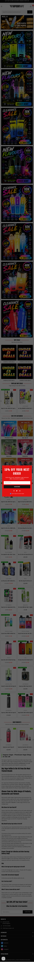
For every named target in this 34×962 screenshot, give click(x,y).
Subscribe (17, 486)
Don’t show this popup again (18, 493)
